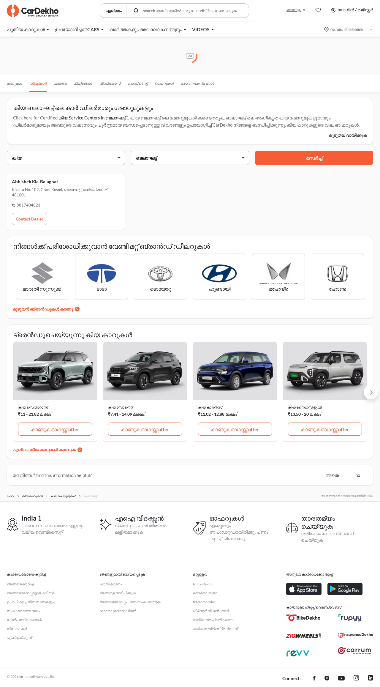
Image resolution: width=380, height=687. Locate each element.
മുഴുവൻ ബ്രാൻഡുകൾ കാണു (43, 308)
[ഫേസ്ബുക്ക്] (314, 678)
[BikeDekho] (303, 617)
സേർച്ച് (314, 158)
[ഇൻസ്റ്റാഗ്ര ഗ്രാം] (356, 678)
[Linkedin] (370, 678)
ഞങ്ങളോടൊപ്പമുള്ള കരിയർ (30, 593)
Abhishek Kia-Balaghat (35, 181)
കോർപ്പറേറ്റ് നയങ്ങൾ (24, 619)
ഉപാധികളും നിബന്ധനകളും (30, 602)
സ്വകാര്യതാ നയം (23, 611)
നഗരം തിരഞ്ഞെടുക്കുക (348, 29)
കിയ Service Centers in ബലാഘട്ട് (92, 117)
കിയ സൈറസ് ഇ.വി (305, 407)
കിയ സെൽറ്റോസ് (33, 407)
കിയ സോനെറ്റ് (120, 407)
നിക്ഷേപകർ (17, 628)
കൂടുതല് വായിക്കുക (347, 135)
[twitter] (326, 678)
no (357, 475)
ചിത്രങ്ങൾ (83, 83)
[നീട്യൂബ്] (341, 678)
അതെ (332, 475)
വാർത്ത (60, 83)
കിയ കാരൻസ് (210, 407)
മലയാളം (293, 9)
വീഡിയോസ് (110, 83)
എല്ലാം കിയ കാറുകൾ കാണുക (44, 449)
